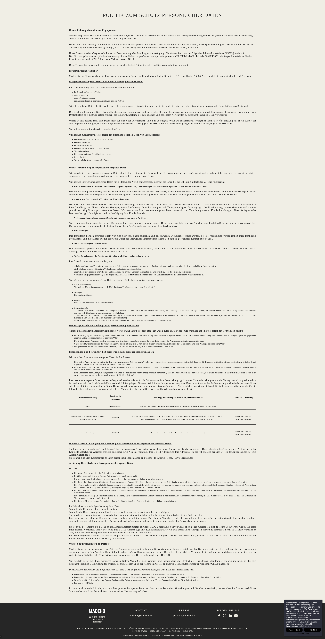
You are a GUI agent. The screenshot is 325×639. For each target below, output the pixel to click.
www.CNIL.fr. (127, 59)
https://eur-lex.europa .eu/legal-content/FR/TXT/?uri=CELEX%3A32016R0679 (177, 56)
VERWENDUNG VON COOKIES (160, 635)
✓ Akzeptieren (294, 630)
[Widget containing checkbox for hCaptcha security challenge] (280, 387)
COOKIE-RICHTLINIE (177, 635)
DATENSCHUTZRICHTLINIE (193, 635)
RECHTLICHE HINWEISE (141, 635)
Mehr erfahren (303, 634)
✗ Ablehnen (312, 630)
